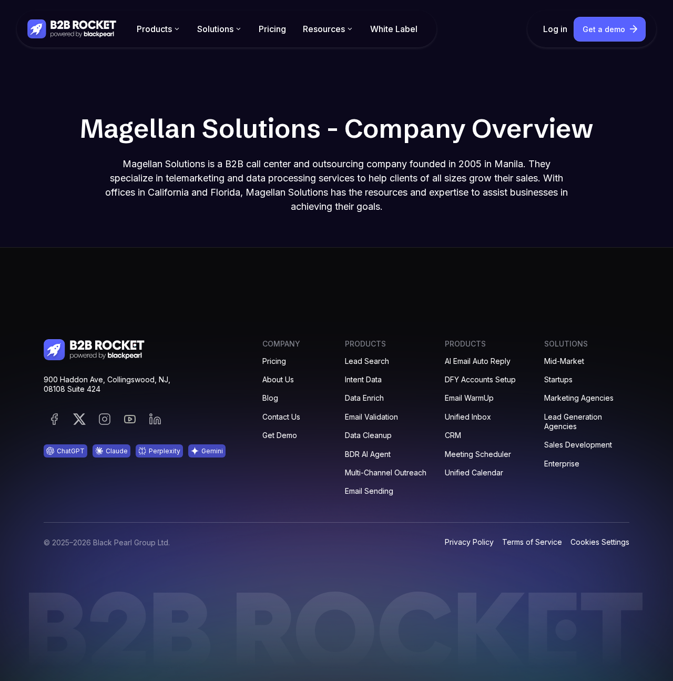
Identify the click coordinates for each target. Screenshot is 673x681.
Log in (555, 29)
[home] (72, 28)
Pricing (272, 29)
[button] (158, 29)
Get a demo (604, 29)
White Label (393, 29)
